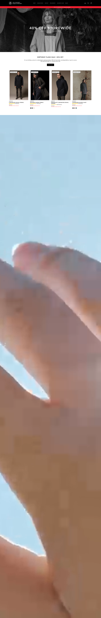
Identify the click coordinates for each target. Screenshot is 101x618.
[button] (12, 103)
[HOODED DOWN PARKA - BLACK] (30, 108)
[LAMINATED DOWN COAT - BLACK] (73, 108)
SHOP (34, 3)
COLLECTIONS (40, 3)
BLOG (66, 3)
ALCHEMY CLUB (60, 3)
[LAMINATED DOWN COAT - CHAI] (74, 108)
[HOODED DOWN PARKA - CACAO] (32, 108)
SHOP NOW (50, 64)
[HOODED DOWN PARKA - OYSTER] (34, 108)
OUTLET (46, 3)
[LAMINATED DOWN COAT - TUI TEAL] (76, 108)
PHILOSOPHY (52, 3)
